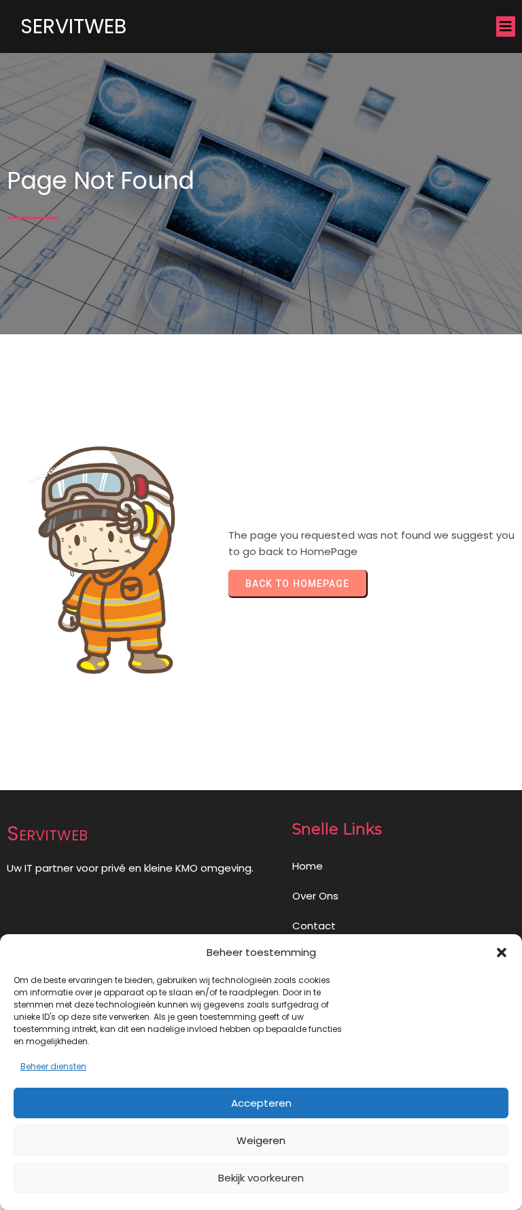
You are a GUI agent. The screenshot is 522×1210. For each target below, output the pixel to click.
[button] (501, 952)
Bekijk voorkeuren (261, 1178)
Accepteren (261, 1103)
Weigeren (261, 1140)
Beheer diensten (53, 1066)
